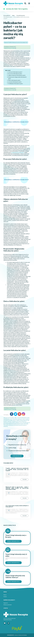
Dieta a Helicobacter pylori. (14, 80)
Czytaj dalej (24, 479)
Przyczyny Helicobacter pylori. (15, 73)
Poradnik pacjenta (21, 15)
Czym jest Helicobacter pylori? (15, 72)
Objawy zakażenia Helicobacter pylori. (17, 75)
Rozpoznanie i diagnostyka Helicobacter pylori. (17, 77)
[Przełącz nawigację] (29, 3)
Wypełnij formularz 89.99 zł (13, 562)
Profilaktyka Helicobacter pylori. (15, 83)
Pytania (4, 594)
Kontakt (5, 596)
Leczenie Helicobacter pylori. (15, 82)
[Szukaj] (25, 3)
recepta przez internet (17, 152)
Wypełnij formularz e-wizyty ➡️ (10, 89)
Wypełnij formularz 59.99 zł (13, 541)
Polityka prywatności (7, 604)
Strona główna (6, 15)
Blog (13, 15)
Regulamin (5, 602)
